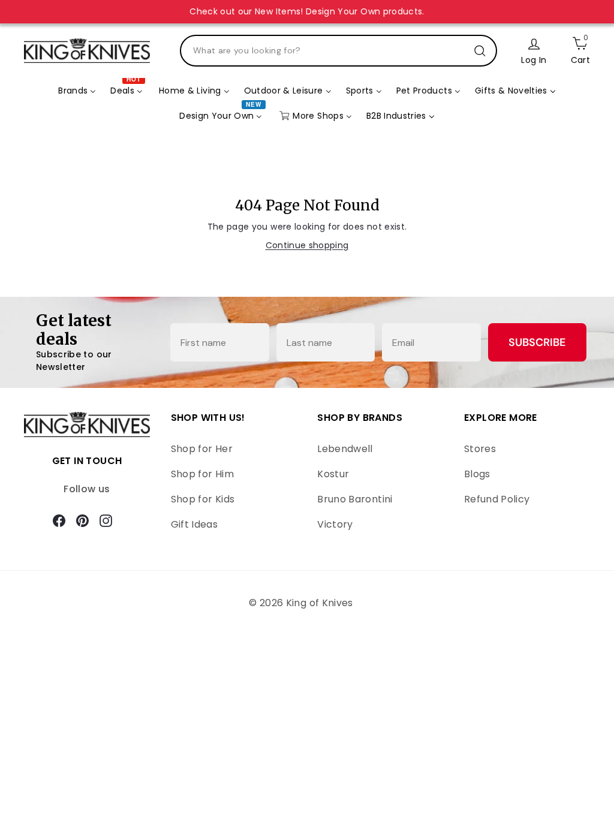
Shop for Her (202, 449)
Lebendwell (345, 449)
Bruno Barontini (354, 499)
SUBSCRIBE (536, 342)
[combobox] (338, 51)
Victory (335, 524)
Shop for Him (202, 474)
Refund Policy (497, 499)
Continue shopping (307, 245)
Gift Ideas (194, 524)
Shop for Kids (203, 499)
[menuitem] (77, 91)
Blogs (477, 474)
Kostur (333, 474)
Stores (480, 449)
